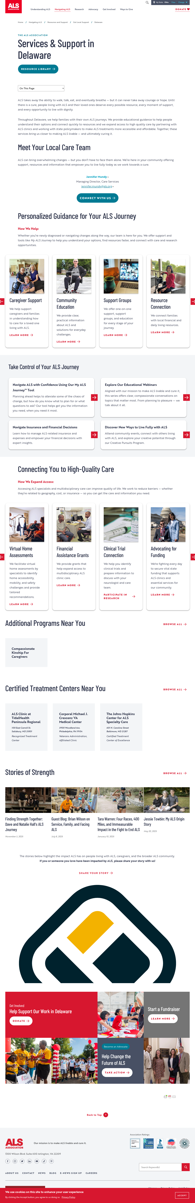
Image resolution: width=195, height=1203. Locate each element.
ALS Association (14, 1143)
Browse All (172, 624)
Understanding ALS (40, 9)
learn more (19, 335)
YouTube (36, 1161)
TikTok (44, 1161)
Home (20, 22)
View (174, 2)
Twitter (22, 1161)
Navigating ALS (62, 9)
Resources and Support (57, 22)
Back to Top (94, 1115)
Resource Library (36, 69)
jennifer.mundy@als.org (96, 186)
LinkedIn (29, 1161)
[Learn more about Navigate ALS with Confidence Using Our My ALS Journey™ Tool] (94, 397)
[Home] (13, 6)
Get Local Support (81, 22)
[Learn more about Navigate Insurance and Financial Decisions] (94, 435)
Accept (182, 1195)
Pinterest (51, 1161)
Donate (181, 9)
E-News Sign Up (71, 1173)
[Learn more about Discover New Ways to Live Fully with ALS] (186, 435)
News (42, 1173)
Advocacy (93, 9)
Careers (92, 1173)
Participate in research (115, 596)
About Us (11, 1173)
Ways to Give (126, 9)
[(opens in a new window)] (135, 1143)
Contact (28, 1173)
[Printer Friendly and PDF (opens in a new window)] (169, 1096)
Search (147, 2)
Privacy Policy (68, 1196)
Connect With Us (95, 198)
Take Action (115, 1074)
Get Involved (109, 9)
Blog (52, 1173)
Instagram (15, 1161)
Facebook (7, 1161)
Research (79, 9)
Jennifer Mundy (96, 177)
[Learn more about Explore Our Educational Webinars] (186, 397)
